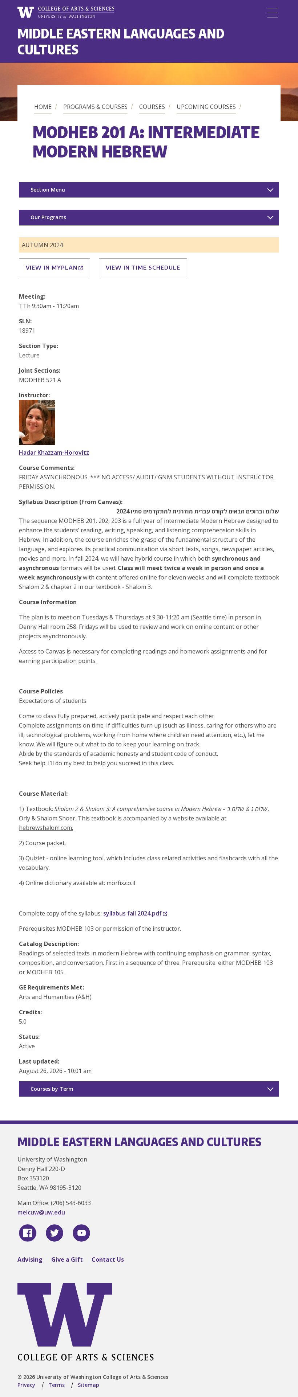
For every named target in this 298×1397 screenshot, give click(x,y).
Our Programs (48, 217)
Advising (30, 1259)
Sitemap (88, 1384)
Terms (56, 1384)
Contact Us (108, 1259)
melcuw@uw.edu (41, 1212)
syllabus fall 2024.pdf (132, 913)
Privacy (26, 1384)
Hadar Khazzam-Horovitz (54, 452)
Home (43, 107)
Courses (152, 107)
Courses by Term (52, 1088)
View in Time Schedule (143, 267)
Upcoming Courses (206, 107)
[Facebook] (27, 1233)
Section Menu (48, 189)
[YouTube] (81, 1233)
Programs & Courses (95, 107)
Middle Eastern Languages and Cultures (120, 41)
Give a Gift (67, 1259)
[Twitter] (54, 1233)
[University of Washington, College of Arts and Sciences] (65, 13)
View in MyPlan (51, 267)
